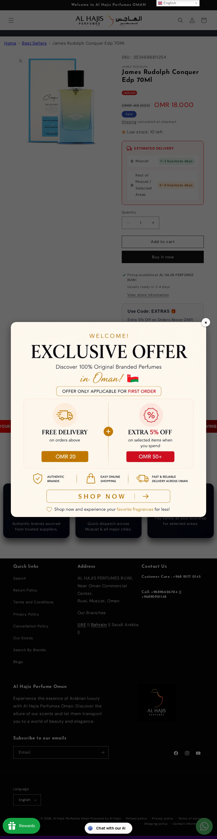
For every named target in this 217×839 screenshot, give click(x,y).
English (169, 3)
